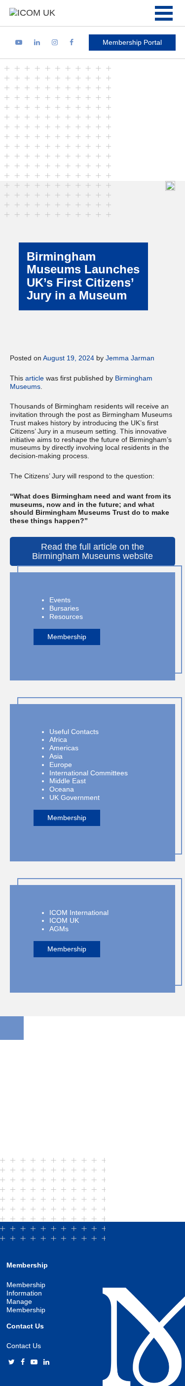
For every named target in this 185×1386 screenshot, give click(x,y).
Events (60, 600)
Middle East (67, 781)
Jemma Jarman (130, 358)
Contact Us (23, 1346)
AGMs (59, 929)
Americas (63, 748)
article (34, 378)
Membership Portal (132, 42)
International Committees (88, 773)
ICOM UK (64, 920)
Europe (60, 764)
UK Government (74, 797)
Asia (56, 756)
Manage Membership (25, 1306)
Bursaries (64, 608)
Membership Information (25, 1289)
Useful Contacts (74, 732)
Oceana (61, 789)
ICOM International (79, 912)
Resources (66, 616)
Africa (58, 739)
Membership (66, 637)
